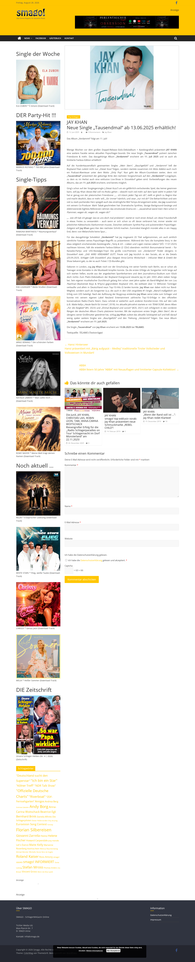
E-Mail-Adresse (73, 522)
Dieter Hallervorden (40, 820)
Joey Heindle (53, 840)
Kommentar (71, 465)
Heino (44, 835)
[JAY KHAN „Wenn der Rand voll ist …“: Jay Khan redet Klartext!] (160, 389)
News (27, 38)
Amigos (39, 801)
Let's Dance (22, 844)
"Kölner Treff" (25, 785)
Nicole (38, 852)
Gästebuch (55, 38)
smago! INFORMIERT (38, 861)
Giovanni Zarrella (28, 835)
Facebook (41, 38)
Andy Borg (39, 806)
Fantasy (50, 825)
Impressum (155, 919)
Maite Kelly (36, 844)
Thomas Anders (50, 867)
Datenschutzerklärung (92, 560)
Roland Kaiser (27, 856)
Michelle (32, 852)
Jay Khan (108, 132)
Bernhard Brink (26, 816)
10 (166, 421)
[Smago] (19, 38)
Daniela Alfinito (44, 816)
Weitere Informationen (94, 951)
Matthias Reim (33, 848)
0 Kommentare (94, 132)
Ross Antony (46, 856)
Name (68, 506)
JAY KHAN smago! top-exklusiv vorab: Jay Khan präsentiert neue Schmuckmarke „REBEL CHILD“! (121, 421)
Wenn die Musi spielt (45, 872)
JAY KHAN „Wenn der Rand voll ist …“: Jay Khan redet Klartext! (159, 414)
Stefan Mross (32, 867)
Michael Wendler (22, 852)
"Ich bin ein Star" (44, 780)
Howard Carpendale (37, 840)
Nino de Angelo (47, 852)
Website (69, 538)
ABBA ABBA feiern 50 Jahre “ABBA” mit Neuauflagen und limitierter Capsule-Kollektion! (129, 367)
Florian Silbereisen (33, 830)
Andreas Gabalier (22, 807)
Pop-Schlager (73, 117)
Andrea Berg (51, 801)
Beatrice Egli (48, 812)
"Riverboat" (37, 796)
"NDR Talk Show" (45, 785)
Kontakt (69, 38)
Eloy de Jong (52, 820)
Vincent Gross (29, 871)
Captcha (69, 565)
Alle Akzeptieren (113, 950)
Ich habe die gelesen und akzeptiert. (97, 560)
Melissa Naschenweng (49, 848)
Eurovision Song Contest (31, 824)
